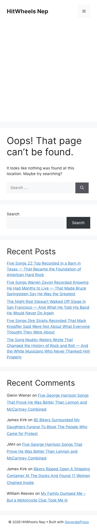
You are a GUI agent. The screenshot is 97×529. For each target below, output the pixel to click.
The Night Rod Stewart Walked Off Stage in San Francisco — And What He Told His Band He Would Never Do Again (48, 307)
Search (13, 214)
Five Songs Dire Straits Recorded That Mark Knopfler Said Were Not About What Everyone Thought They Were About (48, 326)
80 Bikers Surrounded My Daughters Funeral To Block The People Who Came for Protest (47, 427)
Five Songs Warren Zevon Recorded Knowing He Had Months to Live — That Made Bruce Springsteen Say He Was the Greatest (47, 288)
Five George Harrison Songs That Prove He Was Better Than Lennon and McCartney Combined (48, 402)
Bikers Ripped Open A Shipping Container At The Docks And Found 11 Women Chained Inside (48, 476)
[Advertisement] (48, 73)
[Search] (82, 187)
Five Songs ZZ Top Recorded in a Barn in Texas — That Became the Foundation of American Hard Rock (44, 269)
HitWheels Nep (27, 11)
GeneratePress (77, 522)
